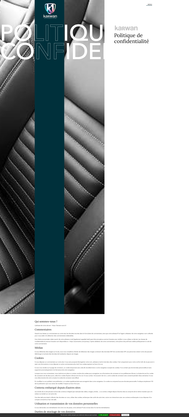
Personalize (125, 415)
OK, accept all (104, 415)
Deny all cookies (115, 415)
